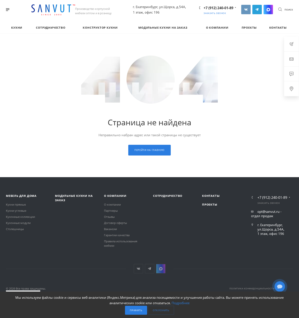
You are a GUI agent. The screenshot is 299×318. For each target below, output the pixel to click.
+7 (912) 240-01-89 (218, 7)
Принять (136, 310)
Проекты (209, 204)
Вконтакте (246, 9)
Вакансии (110, 229)
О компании (115, 196)
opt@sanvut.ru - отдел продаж (266, 213)
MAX (268, 9)
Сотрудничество (167, 196)
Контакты (211, 196)
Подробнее (181, 303)
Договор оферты (115, 223)
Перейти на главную (149, 150)
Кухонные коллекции (20, 217)
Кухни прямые (16, 204)
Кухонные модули (18, 223)
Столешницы (15, 229)
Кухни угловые (16, 211)
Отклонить (161, 310)
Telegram (257, 9)
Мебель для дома (21, 196)
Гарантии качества (117, 235)
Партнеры (111, 211)
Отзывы (109, 217)
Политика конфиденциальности (252, 288)
